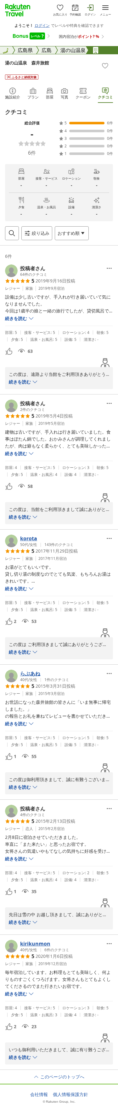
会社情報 (39, 1094)
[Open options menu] (109, 268)
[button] (26, 270)
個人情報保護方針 (70, 1094)
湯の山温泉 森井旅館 (27, 63)
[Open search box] (12, 233)
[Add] (105, 65)
